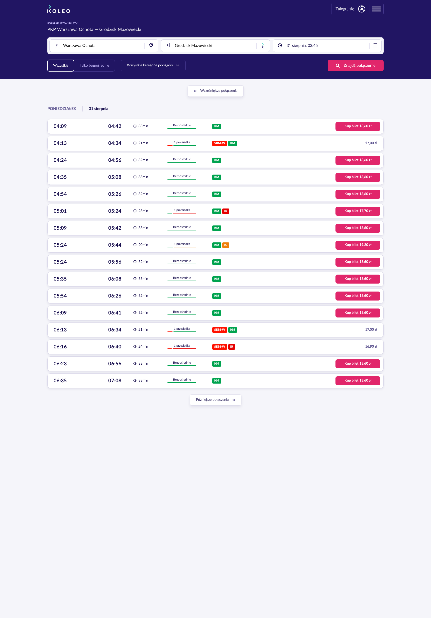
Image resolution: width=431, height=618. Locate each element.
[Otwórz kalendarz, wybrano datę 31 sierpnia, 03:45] (375, 46)
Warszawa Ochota (75, 29)
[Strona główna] (58, 9)
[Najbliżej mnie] (151, 46)
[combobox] (103, 46)
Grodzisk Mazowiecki (120, 29)
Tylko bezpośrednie (94, 65)
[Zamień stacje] (263, 46)
